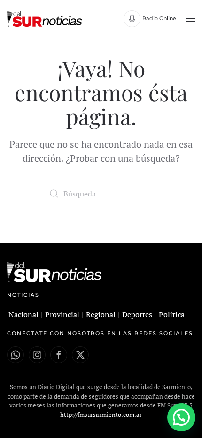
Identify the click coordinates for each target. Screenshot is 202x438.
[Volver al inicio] (46, 19)
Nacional (23, 314)
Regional (101, 314)
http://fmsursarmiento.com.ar (101, 414)
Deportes (137, 314)
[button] (190, 19)
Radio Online (159, 18)
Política (172, 314)
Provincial (62, 314)
